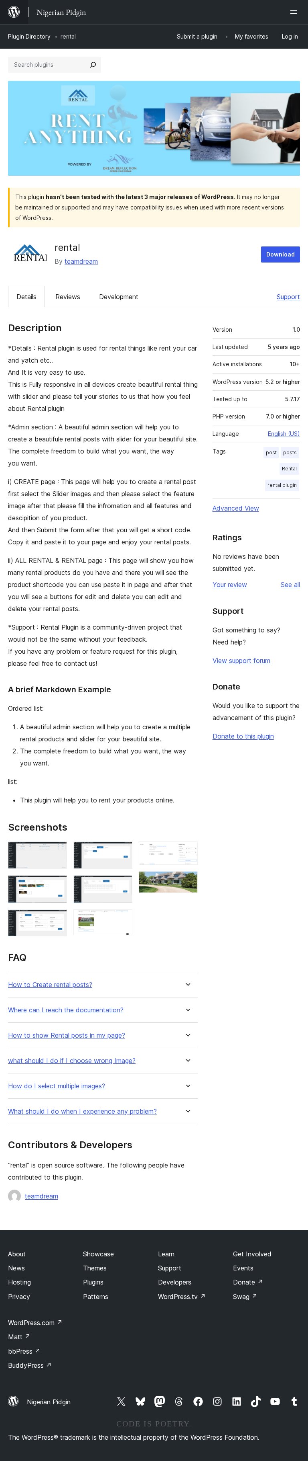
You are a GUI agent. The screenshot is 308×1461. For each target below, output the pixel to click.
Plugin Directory (29, 36)
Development (118, 297)
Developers (174, 1282)
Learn (166, 1254)
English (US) (284, 433)
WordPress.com (35, 1323)
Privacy (19, 1297)
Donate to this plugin (243, 736)
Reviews (67, 297)
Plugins (93, 1282)
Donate (248, 1282)
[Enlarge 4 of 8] (122, 852)
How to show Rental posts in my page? (66, 1035)
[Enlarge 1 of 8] (56, 852)
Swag (245, 1297)
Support (288, 297)
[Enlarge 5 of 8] (122, 886)
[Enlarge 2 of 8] (56, 886)
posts (290, 452)
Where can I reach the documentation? (66, 1010)
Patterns (95, 1297)
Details (26, 297)
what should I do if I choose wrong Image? (72, 1061)
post (271, 452)
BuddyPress (30, 1365)
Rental (289, 469)
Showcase (98, 1254)
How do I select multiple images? (56, 1086)
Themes (95, 1268)
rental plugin (282, 485)
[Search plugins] (93, 65)
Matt (19, 1337)
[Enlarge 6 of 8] (122, 920)
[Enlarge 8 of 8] (187, 882)
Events (243, 1268)
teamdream (81, 261)
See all (290, 585)
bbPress (24, 1351)
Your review (230, 585)
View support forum (241, 661)
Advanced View (236, 508)
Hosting (19, 1282)
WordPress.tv (182, 1297)
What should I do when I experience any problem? (82, 1111)
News (16, 1268)
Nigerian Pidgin (49, 1402)
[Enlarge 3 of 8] (56, 920)
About (17, 1254)
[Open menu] (295, 12)
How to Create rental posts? (50, 985)
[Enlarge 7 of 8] (187, 852)
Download (280, 254)
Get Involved (252, 1254)
